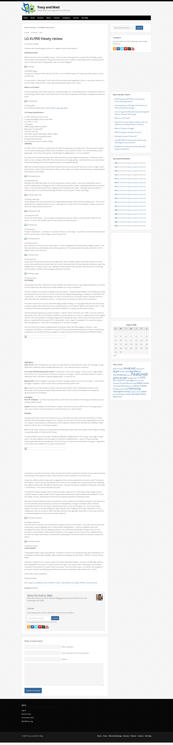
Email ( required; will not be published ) (75, 653)
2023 (116, 167)
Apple (116, 371)
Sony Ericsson (135, 391)
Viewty (76, 583)
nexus (131, 386)
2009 (116, 210)
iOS (120, 383)
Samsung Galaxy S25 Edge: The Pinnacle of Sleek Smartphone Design (131, 106)
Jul (133, 167)
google (123, 377)
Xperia (116, 396)
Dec (145, 182)
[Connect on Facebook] (32, 626)
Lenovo (146, 383)
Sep (138, 182)
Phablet (116, 389)
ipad (123, 383)
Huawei (116, 383)
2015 (116, 186)
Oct (140, 167)
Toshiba (116, 394)
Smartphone (118, 391)
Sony (127, 391)
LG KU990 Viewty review (43, 38)
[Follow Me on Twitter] (36, 626)
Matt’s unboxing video (59, 108)
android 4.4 (140, 369)
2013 (116, 194)
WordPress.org (27, 721)
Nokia (144, 385)
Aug (135, 167)
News (33, 18)
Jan (119, 179)
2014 (116, 190)
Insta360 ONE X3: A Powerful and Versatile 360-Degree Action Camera (130, 141)
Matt (27, 32)
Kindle (134, 383)
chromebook (119, 374)
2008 (116, 214)
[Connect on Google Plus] (43, 626)
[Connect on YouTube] (47, 626)
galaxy (116, 377)
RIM (126, 389)
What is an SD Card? (122, 118)
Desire (129, 375)
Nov (142, 167)
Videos (48, 18)
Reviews (40, 18)
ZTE (120, 397)
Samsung (134, 388)
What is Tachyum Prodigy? (124, 128)
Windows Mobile (125, 394)
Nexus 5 (137, 385)
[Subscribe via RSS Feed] (28, 626)
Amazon (120, 369)
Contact (76, 18)
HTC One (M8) (127, 380)
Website (64, 659)
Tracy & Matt (65, 583)
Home (26, 18)
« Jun (115, 355)
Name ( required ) (67, 647)
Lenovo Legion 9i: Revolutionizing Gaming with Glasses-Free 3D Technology (132, 113)
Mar (123, 179)
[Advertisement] (119, 8)
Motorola (125, 386)
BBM (127, 372)
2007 (116, 218)
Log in (24, 710)
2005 (116, 226)
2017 (116, 179)
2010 (116, 206)
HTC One (117, 380)
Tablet (144, 391)
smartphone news (40, 583)
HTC (143, 377)
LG (72, 583)
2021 (116, 175)
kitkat (139, 383)
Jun (131, 163)
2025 (116, 163)
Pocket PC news (54, 583)
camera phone (91, 583)
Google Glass (132, 378)
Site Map (85, 18)
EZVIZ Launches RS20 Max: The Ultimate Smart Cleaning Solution (130, 100)
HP (139, 378)
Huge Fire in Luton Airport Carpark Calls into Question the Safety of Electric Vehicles (131, 123)
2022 (116, 171)
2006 (116, 222)
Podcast (57, 18)
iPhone (129, 383)
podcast (122, 389)
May (128, 163)
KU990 (82, 583)
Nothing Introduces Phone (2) (126, 136)
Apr (126, 167)
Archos (122, 371)
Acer (115, 368)
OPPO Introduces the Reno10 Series (128, 132)
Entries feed (26, 714)
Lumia (118, 386)
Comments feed (28, 717)
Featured (139, 374)
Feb (121, 179)
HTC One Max (139, 381)
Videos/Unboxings (115, 736)
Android (129, 368)
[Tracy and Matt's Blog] (28, 13)
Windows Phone (139, 394)
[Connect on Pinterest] (39, 626)
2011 (116, 202)
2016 (116, 182)
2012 (116, 198)
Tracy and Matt (48, 7)
